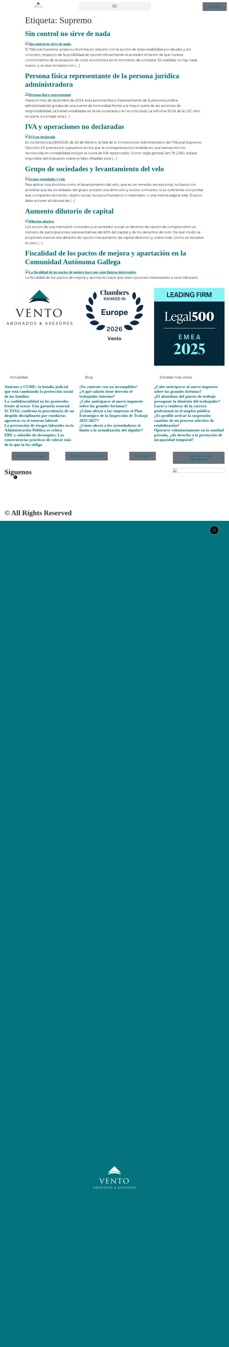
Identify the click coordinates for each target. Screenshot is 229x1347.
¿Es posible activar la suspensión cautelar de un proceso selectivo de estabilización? (184, 420)
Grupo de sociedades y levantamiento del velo (94, 169)
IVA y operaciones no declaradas (74, 126)
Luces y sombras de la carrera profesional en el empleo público (182, 408)
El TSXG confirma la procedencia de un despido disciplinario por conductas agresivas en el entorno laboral (39, 416)
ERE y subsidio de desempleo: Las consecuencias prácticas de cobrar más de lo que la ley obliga (37, 440)
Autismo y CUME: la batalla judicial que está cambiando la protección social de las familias (38, 391)
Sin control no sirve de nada (67, 34)
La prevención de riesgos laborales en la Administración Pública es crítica (39, 428)
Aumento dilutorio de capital (69, 211)
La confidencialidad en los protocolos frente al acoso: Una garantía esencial (36, 403)
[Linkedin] (127, 1207)
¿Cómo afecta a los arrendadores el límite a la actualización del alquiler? (111, 428)
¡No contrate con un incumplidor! (108, 386)
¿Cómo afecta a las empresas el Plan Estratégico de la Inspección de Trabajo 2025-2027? (113, 416)
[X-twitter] (114, 1207)
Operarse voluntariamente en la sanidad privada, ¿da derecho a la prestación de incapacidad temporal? (189, 435)
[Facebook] (101, 1207)
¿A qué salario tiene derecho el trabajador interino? (105, 394)
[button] (114, 6)
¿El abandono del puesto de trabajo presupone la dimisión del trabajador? (187, 398)
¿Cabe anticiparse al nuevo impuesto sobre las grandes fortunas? (111, 403)
